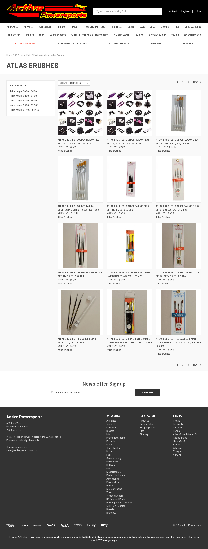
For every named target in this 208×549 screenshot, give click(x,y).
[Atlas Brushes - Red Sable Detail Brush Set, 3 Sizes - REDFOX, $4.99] (80, 312)
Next (196, 82)
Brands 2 (188, 43)
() (200, 11)
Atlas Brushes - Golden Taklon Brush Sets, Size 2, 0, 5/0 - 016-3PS (178, 208)
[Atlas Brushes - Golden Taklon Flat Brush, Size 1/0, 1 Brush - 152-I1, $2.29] (129, 113)
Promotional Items (94, 27)
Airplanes (12, 27)
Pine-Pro (156, 43)
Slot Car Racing (157, 35)
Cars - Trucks (147, 27)
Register (185, 11)
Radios (139, 35)
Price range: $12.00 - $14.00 (24, 109)
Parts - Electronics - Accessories (89, 35)
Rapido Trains (180, 438)
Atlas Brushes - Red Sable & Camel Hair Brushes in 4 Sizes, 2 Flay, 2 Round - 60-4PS (178, 342)
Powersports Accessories (72, 43)
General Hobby (193, 27)
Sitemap (144, 434)
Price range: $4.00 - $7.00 (23, 95)
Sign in (174, 11)
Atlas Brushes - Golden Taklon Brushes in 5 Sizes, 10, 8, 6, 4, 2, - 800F (79, 208)
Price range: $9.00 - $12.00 (24, 105)
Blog (142, 431)
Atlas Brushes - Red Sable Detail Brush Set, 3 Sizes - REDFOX (77, 340)
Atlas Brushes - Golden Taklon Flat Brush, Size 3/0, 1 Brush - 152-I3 (79, 141)
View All (177, 455)
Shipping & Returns (149, 427)
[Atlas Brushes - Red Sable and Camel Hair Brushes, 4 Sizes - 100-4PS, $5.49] (129, 245)
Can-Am (177, 427)
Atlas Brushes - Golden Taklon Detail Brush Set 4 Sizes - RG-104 (178, 274)
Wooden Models (192, 35)
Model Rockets (57, 35)
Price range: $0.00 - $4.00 (23, 91)
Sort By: (63, 83)
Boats (131, 27)
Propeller (116, 27)
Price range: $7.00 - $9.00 (23, 100)
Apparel (28, 27)
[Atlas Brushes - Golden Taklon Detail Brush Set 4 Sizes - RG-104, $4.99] (178, 245)
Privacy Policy (147, 424)
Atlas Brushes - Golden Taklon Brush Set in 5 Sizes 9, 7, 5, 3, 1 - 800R (178, 141)
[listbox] (79, 83)
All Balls (177, 444)
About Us (144, 420)
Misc (41, 35)
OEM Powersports (119, 43)
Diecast (62, 27)
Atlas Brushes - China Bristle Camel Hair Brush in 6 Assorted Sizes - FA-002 (129, 340)
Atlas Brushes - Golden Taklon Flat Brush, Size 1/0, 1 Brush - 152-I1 (128, 141)
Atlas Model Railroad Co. (185, 434)
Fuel (176, 27)
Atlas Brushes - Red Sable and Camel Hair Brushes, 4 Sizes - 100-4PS (128, 274)
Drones (165, 27)
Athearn (177, 448)
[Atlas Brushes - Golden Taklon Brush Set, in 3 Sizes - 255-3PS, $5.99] (129, 179)
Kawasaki (178, 424)
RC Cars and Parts (25, 43)
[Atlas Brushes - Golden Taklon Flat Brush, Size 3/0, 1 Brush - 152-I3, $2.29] (80, 113)
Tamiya (177, 451)
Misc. (75, 27)
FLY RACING (179, 441)
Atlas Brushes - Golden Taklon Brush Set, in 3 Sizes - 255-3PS (129, 208)
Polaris (176, 420)
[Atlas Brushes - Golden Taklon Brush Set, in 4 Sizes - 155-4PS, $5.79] (80, 245)
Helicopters (13, 35)
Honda (176, 431)
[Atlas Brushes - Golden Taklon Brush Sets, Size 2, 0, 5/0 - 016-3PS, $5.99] (178, 179)
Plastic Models (122, 35)
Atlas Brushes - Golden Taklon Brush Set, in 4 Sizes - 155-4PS (80, 274)
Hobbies (29, 35)
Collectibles (45, 27)
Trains (175, 35)
